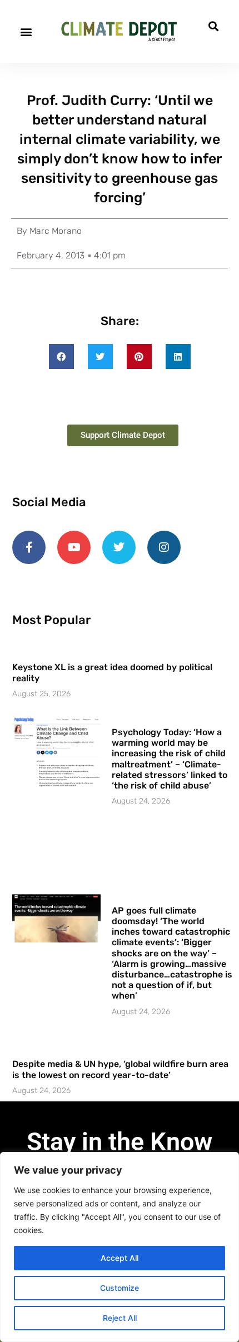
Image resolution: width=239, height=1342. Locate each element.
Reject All (120, 1318)
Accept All (119, 1258)
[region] (119, 1247)
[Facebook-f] (29, 547)
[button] (26, 31)
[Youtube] (74, 547)
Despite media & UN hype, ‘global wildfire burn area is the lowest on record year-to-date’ (120, 1069)
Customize (119, 1288)
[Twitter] (119, 547)
